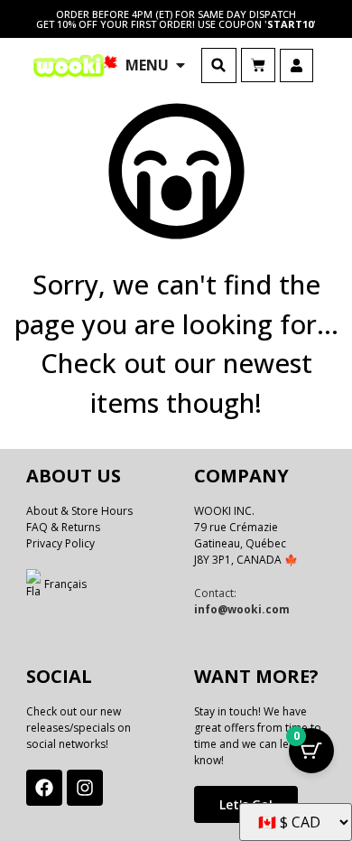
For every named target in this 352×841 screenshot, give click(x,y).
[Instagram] (85, 788)
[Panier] (258, 65)
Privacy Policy (60, 543)
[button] (218, 65)
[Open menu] (180, 65)
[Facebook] (44, 788)
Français (65, 584)
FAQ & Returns (63, 527)
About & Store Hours (79, 511)
